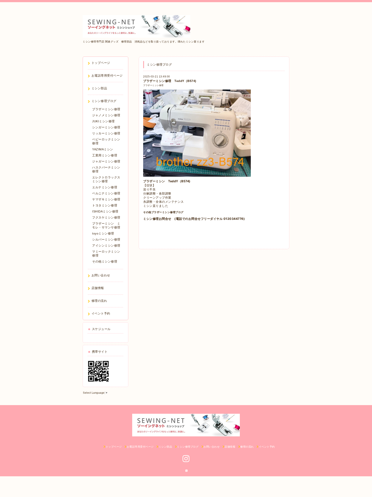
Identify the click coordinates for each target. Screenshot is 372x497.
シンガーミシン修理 (106, 127)
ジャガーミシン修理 (106, 161)
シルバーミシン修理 (106, 239)
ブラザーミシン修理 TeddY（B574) (169, 81)
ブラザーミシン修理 (153, 85)
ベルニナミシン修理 (106, 193)
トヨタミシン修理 (104, 205)
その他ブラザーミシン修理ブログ (163, 212)
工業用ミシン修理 (104, 155)
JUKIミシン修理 (103, 121)
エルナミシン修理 (104, 187)
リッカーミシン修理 (106, 133)
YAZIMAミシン (102, 149)
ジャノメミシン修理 (106, 115)
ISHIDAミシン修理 (105, 211)
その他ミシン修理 (104, 261)
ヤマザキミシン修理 (106, 199)
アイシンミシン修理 (106, 245)
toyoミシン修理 (103, 233)
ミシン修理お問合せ (157, 218)
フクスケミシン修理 (106, 217)
